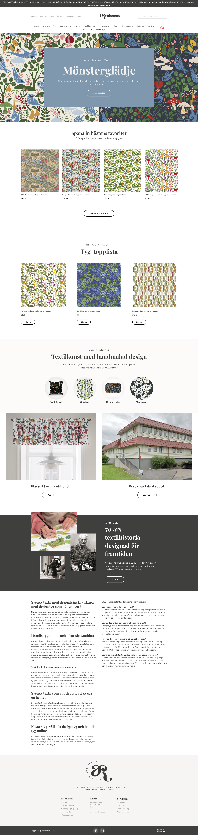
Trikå (54, 26)
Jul (83, 30)
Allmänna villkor (67, 805)
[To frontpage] (110, 16)
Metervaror (46, 26)
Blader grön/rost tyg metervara (145, 311)
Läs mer (147, 495)
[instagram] (102, 830)
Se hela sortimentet (99, 213)
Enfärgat (140, 26)
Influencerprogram (74, 16)
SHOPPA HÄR (99, 93)
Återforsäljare (101, 30)
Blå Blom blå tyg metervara (88, 311)
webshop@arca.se (97, 812)
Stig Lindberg (104, 26)
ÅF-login (61, 16)
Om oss (43, 16)
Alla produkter (123, 812)
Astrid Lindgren (90, 26)
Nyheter (36, 26)
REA (90, 30)
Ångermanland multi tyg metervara (36, 311)
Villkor (52, 16)
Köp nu (28, 322)
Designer (114, 26)
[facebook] (95, 830)
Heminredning (127, 26)
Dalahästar (151, 26)
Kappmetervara (65, 26)
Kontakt (34, 16)
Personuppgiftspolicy (69, 809)
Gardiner (77, 26)
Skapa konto (65, 812)
